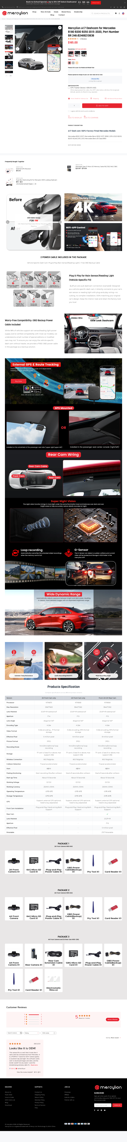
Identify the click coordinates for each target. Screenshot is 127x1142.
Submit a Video (69, 1097)
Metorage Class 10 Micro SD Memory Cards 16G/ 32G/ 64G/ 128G (96, 166)
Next (60, 49)
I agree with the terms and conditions (82, 111)
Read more (34, 1065)
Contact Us (38, 1092)
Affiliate (66, 1095)
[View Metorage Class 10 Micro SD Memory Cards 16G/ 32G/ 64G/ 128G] (69, 168)
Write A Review (113, 1019)
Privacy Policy (39, 1102)
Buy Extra (18, 381)
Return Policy (39, 1097)
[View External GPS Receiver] (9, 170)
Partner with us (69, 1100)
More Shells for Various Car (79, 98)
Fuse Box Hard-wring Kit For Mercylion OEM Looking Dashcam (36, 180)
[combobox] (32, 1033)
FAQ (36, 1108)
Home (3, 19)
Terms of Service (40, 1105)
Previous (17, 49)
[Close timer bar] (125, 3)
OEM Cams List (10, 1100)
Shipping (96, 98)
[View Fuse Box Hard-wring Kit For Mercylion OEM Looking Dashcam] (9, 182)
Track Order (8, 1095)
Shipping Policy (40, 1095)
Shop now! (95, 3)
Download (8, 1105)
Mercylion (19, 167)
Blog (6, 1102)
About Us (8, 1092)
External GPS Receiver (23, 169)
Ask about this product (114, 98)
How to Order (9, 1097)
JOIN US (117, 1105)
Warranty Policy (40, 1100)
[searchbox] (12, 1032)
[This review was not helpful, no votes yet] (38, 1072)
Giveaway (67, 1092)
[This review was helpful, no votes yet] (35, 1072)
